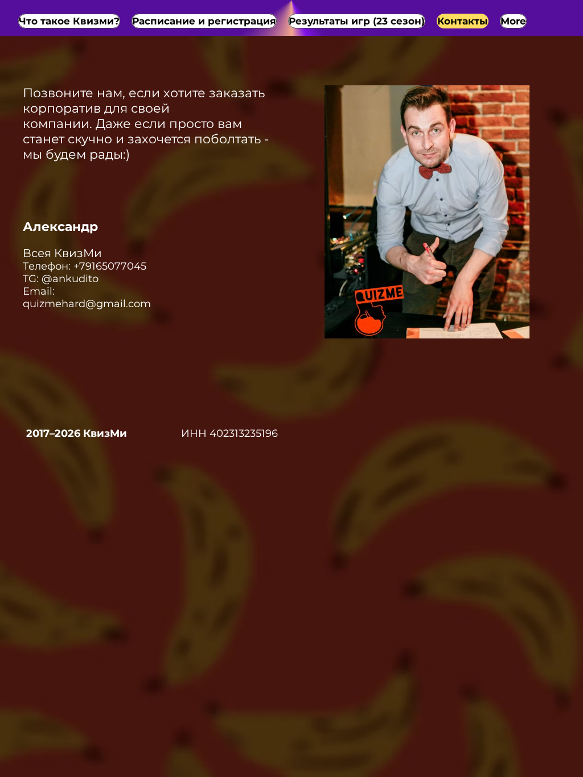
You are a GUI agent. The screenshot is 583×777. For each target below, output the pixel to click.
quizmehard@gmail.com (87, 303)
